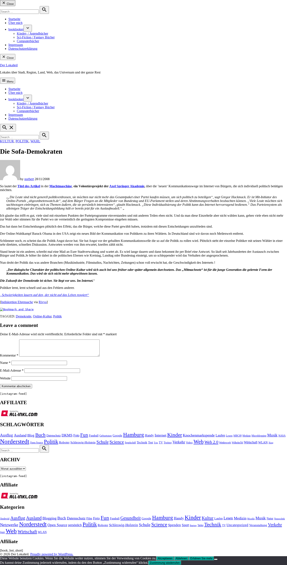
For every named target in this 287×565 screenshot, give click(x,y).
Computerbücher (28, 41)
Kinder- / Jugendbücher (32, 33)
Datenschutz (53, 435)
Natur (270, 518)
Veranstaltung (258, 525)
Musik (272, 435)
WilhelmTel (237, 442)
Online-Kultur (42, 316)
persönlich (75, 525)
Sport (185, 525)
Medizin (246, 435)
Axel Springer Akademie (126, 186)
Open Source (36, 442)
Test (150, 442)
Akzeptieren (165, 558)
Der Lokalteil (9, 65)
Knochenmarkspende (199, 435)
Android (4, 518)
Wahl (35, 141)
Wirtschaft (250, 442)
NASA (282, 435)
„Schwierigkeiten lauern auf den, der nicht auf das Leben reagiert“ (44, 295)
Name (5, 362)
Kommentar (9, 355)
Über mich (15, 23)
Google (117, 435)
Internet (160, 435)
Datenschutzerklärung (22, 48)
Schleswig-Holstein (83, 442)
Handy (149, 435)
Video (189, 442)
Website (5, 378)
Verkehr (178, 442)
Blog (30, 435)
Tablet (200, 525)
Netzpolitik (279, 518)
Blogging (49, 518)
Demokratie (23, 316)
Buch (40, 435)
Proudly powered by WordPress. (51, 554)
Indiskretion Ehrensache (17, 302)
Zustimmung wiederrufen (165, 562)
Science (116, 441)
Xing (271, 443)
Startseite (14, 19)
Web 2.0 (211, 442)
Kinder (174, 435)
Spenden (174, 525)
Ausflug (6, 435)
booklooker (16, 29)
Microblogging (258, 435)
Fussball (94, 435)
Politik (22, 141)
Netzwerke (9, 525)
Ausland (20, 435)
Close (10, 3)
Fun (84, 435)
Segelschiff (130, 442)
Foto (76, 435)
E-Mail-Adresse (12, 370)
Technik (142, 442)
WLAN (263, 442)
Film (89, 518)
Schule (102, 441)
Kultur (7, 141)
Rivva (43, 302)
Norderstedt (14, 441)
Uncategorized (237, 525)
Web (199, 441)
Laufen (220, 435)
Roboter (64, 442)
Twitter (168, 442)
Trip (156, 443)
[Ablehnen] (215, 559)
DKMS (67, 435)
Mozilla (251, 519)
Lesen (229, 435)
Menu (9, 81)
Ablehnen (181, 558)
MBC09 (237, 435)
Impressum (15, 45)
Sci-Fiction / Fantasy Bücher (36, 37)
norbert (29, 179)
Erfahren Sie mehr (201, 558)
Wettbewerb (225, 442)
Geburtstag (105, 435)
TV (161, 442)
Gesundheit (130, 517)
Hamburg (133, 435)
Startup (193, 525)
